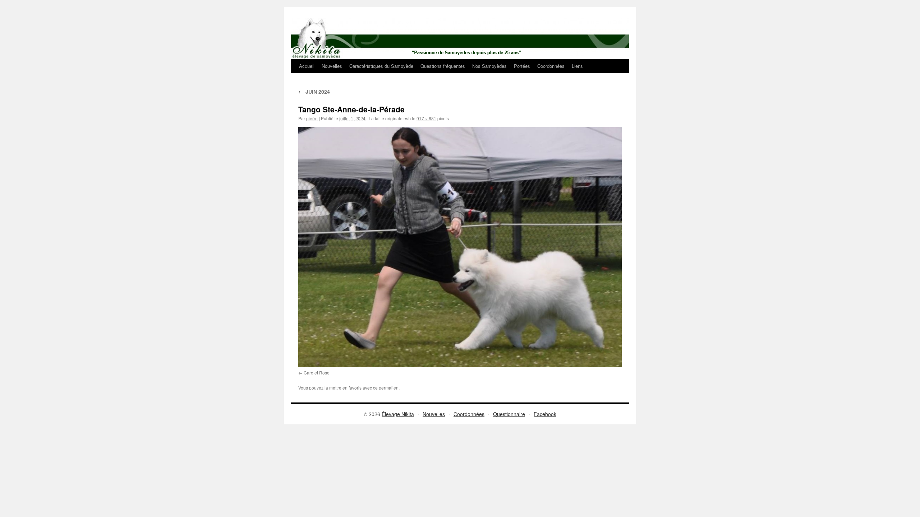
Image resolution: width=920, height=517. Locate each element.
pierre (312, 118)
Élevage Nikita (398, 414)
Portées (522, 65)
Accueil (306, 65)
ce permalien (386, 388)
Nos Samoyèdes (489, 65)
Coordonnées (551, 65)
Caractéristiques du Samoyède (381, 65)
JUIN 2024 (314, 91)
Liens (577, 65)
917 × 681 (426, 118)
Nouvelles (332, 65)
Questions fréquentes (442, 65)
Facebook (545, 414)
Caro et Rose (317, 372)
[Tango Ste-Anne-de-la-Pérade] (460, 247)
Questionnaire (509, 414)
